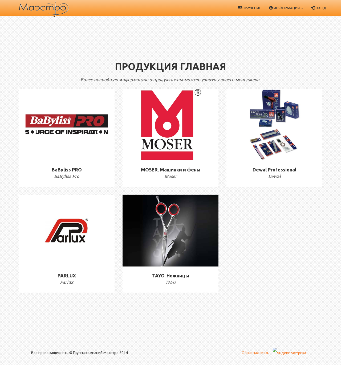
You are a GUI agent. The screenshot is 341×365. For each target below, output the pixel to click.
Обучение (251, 8)
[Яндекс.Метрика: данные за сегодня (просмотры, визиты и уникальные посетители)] (289, 353)
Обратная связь (255, 353)
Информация (287, 8)
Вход (320, 8)
